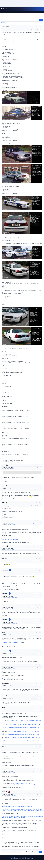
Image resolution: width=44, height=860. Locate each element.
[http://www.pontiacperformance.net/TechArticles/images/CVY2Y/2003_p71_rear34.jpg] (22, 336)
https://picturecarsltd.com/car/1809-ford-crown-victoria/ (22, 783)
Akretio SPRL (24, 858)
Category (19, 851)
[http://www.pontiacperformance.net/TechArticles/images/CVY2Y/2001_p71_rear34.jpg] (22, 270)
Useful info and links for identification (7, 16)
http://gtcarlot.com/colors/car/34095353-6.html (11, 643)
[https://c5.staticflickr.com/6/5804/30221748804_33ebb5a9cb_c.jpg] (15, 416)
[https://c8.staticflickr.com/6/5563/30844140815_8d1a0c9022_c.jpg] (15, 410)
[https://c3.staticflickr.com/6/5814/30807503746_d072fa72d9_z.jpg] (15, 437)
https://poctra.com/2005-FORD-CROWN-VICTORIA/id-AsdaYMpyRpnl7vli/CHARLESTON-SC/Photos (21, 740)
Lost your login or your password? (25, 857)
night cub (4, 26)
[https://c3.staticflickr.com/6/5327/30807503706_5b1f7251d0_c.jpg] (15, 444)
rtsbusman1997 (5, 570)
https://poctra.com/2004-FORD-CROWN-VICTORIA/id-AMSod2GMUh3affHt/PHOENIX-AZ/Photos (20, 734)
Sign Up (17, 857)
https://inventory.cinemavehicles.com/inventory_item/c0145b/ (25, 784)
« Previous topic (4, 23)
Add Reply (16, 851)
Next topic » (3, 22)
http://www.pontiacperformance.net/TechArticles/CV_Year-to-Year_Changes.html (17, 36)
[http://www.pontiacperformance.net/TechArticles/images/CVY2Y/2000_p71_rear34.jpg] (22, 223)
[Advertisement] (22, 3)
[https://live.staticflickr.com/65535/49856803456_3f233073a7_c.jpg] (15, 454)
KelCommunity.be (14, 858)
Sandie (3, 465)
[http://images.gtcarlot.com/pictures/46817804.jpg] (12, 511)
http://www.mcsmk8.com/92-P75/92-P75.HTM (11, 478)
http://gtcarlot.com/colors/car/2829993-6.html (11, 642)
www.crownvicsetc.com (6, 538)
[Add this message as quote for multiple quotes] (35, 29)
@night (3, 678)
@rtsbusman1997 (5, 671)
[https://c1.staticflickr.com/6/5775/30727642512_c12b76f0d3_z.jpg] (15, 428)
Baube (3, 485)
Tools (40, 14)
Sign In (15, 857)
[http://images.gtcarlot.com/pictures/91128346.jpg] (12, 516)
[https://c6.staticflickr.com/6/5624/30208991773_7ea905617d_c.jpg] (15, 422)
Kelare (32, 858)
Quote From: (5, 471)
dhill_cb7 (4, 632)
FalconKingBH (4, 791)
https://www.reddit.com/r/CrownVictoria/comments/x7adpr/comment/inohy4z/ (17, 760)
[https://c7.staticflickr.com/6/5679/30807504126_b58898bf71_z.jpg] (15, 438)
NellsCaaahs (4, 520)
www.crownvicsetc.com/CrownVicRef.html (10, 539)
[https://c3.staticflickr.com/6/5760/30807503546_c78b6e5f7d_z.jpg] (15, 446)
